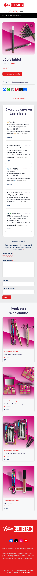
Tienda (11, 15)
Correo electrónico (8, 288)
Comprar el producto (12, 74)
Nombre (5, 280)
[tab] (18, 98)
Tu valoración (7, 260)
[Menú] (21, 11)
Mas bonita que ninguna (20, 82)
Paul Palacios (26, 573)
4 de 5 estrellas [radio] (9, 256)
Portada (5, 15)
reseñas (12, 63)
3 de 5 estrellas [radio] (7, 256)
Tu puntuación (7, 253)
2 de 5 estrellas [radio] (5, 256)
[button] (31, 25)
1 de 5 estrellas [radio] (3, 256)
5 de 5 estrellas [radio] (11, 256)
